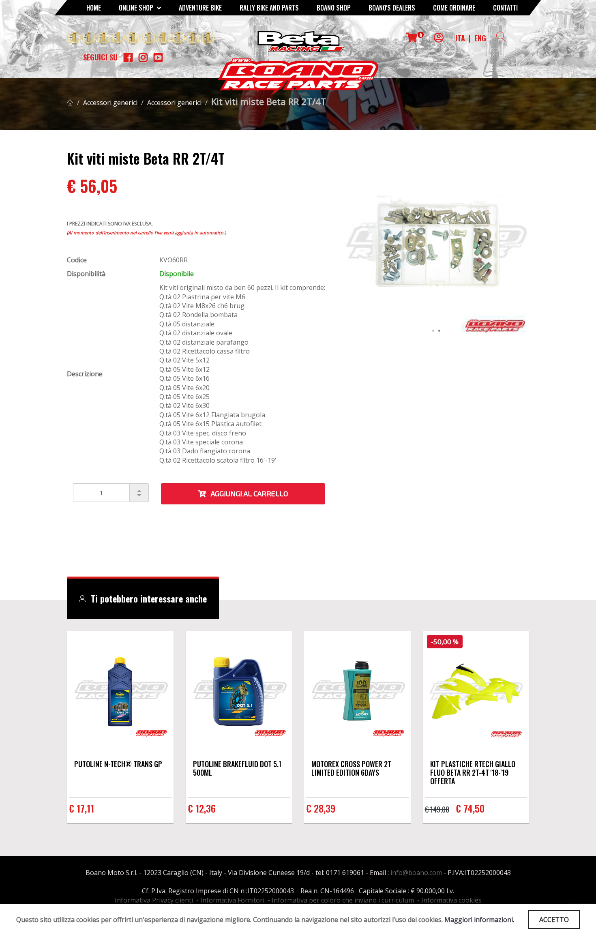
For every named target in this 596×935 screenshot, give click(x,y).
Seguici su (100, 57)
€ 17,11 (81, 808)
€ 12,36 (202, 808)
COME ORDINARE (454, 8)
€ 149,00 (437, 809)
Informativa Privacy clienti (154, 900)
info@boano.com (416, 872)
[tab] (143, 599)
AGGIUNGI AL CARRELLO (247, 493)
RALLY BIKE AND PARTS (269, 8)
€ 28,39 (320, 808)
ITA (460, 38)
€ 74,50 (470, 808)
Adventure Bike (200, 8)
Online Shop (137, 8)
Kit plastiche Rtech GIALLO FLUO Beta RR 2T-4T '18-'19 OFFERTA (472, 772)
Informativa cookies (451, 900)
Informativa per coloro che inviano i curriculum (343, 900)
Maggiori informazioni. (479, 919)
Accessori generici (110, 102)
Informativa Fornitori (232, 900)
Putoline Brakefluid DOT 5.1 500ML (237, 768)
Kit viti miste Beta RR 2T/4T (268, 101)
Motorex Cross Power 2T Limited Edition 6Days (351, 768)
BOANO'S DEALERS (392, 8)
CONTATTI (505, 8)
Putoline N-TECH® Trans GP (118, 764)
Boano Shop (334, 8)
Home (93, 8)
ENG (480, 38)
